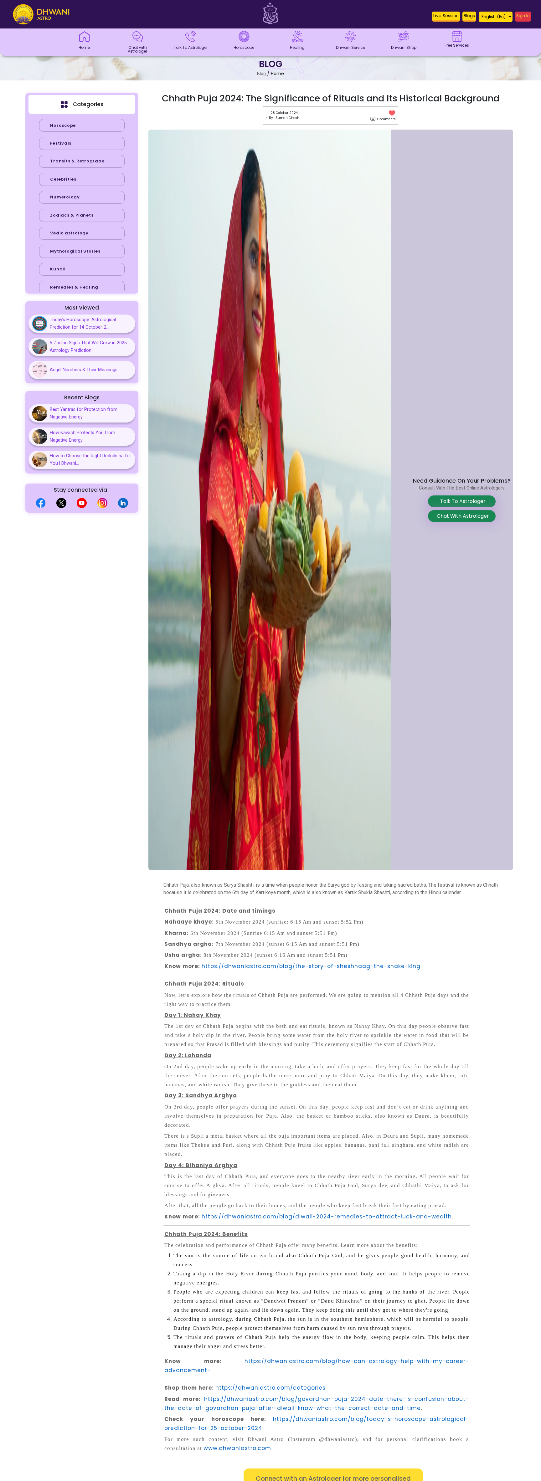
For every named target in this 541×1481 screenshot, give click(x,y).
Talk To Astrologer (462, 501)
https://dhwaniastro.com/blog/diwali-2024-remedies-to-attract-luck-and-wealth (327, 1216)
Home (277, 73)
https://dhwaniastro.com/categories (270, 1387)
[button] (446, 17)
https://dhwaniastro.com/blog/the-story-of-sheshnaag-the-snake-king (311, 966)
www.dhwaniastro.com (237, 1448)
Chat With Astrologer (461, 516)
